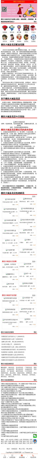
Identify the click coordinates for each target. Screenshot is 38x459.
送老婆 (12, 41)
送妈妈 (19, 41)
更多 (35, 21)
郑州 (24, 441)
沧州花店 (32, 375)
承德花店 (25, 375)
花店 (8, 449)
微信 (35, 436)
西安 (24, 443)
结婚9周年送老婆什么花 (8, 355)
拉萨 (20, 443)
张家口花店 (16, 375)
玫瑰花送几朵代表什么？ (9, 336)
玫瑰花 (5, 32)
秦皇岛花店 (20, 373)
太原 (20, 439)
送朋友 (33, 41)
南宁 (2, 443)
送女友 (5, 41)
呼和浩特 (26, 439)
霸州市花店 (19, 371)
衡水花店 (11, 376)
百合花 (12, 32)
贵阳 (13, 443)
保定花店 (8, 375)
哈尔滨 (11, 439)
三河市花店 (28, 371)
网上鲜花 (29, 449)
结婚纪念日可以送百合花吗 (9, 357)
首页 (35, 1)
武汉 (27, 441)
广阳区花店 (28, 367)
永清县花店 (10, 369)
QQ (35, 441)
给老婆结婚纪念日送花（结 (9, 349)
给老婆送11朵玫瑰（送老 (9, 352)
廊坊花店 (11, 367)
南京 (2, 441)
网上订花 (22, 449)
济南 (20, 441)
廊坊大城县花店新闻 (7, 332)
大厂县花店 (10, 371)
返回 (2, 1)
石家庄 (16, 439)
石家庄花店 (4, 373)
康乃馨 (19, 32)
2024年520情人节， (7, 344)
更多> (34, 196)
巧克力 (33, 32)
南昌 (17, 441)
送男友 (26, 41)
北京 (7, 439)
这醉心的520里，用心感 (8, 341)
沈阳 (30, 439)
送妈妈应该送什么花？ (8, 339)
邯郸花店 (29, 373)
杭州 (6, 441)
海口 (6, 443)
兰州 (27, 443)
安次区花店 (19, 367)
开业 (26, 32)
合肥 (9, 441)
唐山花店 (13, 373)
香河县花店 (19, 369)
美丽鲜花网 (17, 452)
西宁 (31, 443)
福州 (13, 441)
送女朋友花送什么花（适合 (9, 347)
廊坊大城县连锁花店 (7, 363)
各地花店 (14, 449)
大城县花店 (28, 369)
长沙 (31, 441)
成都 (9, 443)
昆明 (17, 443)
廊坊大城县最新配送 (7, 380)
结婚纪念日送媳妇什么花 (9, 360)
